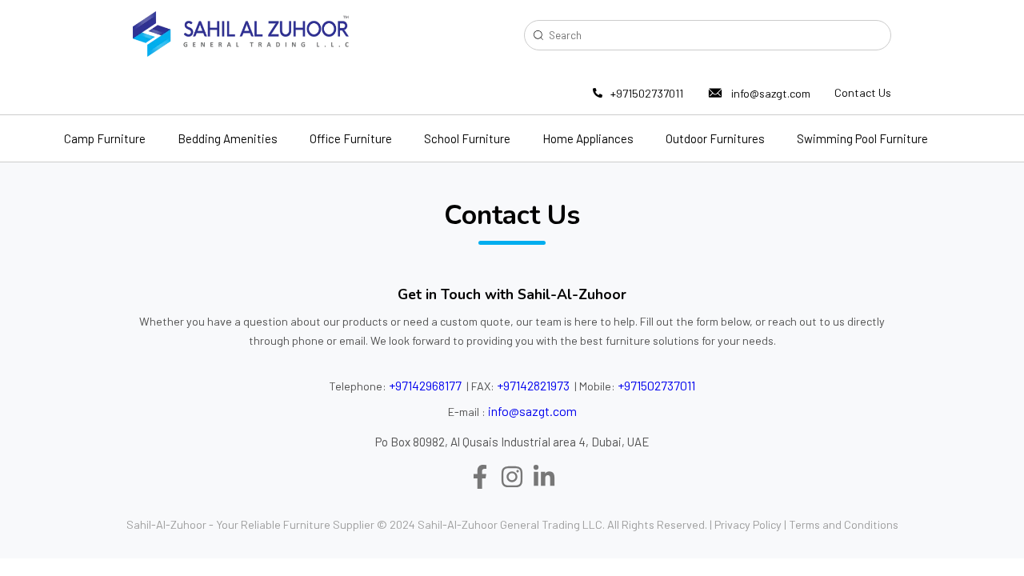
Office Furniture (351, 138)
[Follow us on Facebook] (480, 478)
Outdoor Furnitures (715, 138)
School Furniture (467, 138)
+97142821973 (533, 385)
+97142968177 (425, 385)
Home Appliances (588, 138)
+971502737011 (646, 93)
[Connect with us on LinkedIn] (544, 478)
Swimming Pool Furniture (862, 138)
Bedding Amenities (228, 138)
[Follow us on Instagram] (512, 478)
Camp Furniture (105, 138)
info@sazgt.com (770, 93)
